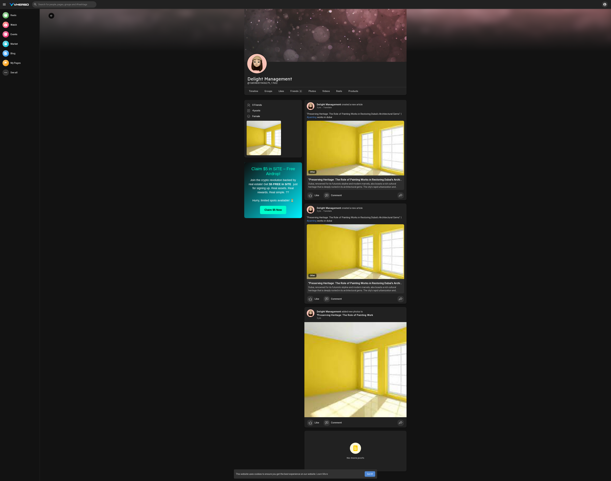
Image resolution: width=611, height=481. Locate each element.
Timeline (253, 91)
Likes (281, 91)
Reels (339, 91)
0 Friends (257, 105)
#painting (311, 117)
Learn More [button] (322, 474)
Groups (268, 91)
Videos (326, 91)
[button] (64, 4)
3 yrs (319, 107)
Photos (312, 91)
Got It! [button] (370, 474)
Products (353, 91)
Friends (295, 91)
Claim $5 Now (273, 209)
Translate (327, 107)
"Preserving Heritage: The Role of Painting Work (345, 315)
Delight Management (329, 104)
